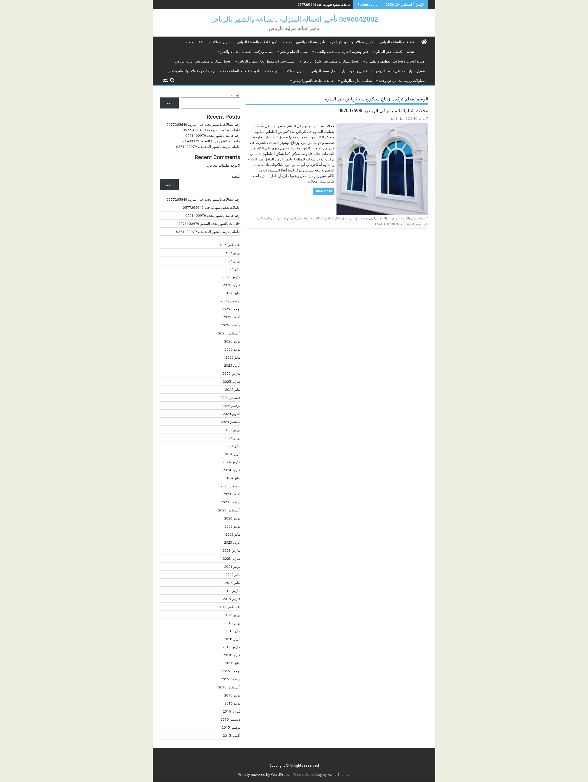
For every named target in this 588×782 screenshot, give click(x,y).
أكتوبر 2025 (231, 317)
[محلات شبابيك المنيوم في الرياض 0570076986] (382, 126)
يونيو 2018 (232, 622)
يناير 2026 (232, 293)
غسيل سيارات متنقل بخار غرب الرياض (203, 61)
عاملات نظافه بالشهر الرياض (313, 81)
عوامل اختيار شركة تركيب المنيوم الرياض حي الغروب (318, 218)
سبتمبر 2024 (230, 421)
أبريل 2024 (232, 453)
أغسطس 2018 (229, 606)
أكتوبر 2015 (231, 735)
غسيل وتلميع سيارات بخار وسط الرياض (339, 71)
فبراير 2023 (231, 558)
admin (394, 118)
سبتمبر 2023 (230, 502)
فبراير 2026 (231, 285)
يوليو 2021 (232, 566)
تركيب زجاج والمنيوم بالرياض (408, 218)
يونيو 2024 (232, 437)
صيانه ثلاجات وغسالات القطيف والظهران (395, 61)
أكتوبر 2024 (231, 413)
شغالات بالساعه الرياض (397, 42)
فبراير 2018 (231, 655)
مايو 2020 (232, 574)
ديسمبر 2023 (230, 486)
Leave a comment (386, 224)
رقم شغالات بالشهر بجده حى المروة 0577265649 (203, 124)
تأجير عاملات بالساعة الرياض (257, 42)
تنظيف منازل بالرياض (356, 81)
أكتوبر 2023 (231, 494)
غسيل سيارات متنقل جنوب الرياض (400, 71)
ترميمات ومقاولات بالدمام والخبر (191, 71)
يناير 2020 (232, 582)
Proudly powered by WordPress (263, 774)
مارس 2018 (231, 647)
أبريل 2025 (232, 365)
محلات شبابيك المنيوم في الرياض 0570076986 (383, 110)
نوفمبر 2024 (231, 405)
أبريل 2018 (232, 638)
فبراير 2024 (231, 470)
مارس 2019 (231, 590)
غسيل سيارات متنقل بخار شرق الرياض (330, 61)
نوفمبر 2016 (231, 671)
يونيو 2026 (232, 260)
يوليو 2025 (232, 341)
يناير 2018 (232, 663)
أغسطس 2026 (229, 244)
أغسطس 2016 (229, 687)
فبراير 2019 (231, 598)
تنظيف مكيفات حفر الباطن (394, 52)
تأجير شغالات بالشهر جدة (285, 71)
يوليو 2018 (232, 614)
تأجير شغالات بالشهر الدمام (305, 42)
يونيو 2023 (232, 526)
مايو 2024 (232, 445)
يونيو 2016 (232, 703)
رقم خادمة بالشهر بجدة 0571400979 (325, 4)
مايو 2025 (232, 357)
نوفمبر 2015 (231, 727)
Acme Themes (339, 774)
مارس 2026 (231, 276)
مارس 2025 (231, 373)
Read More (323, 191)
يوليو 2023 (232, 518)
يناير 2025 (232, 389)
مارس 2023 (231, 550)
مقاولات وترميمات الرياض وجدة (402, 81)
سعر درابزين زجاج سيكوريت (367, 218)
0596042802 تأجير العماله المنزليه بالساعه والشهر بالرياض (294, 19)
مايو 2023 (232, 534)
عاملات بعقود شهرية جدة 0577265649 (211, 130)
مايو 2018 (232, 630)
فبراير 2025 (231, 381)
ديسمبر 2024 (230, 397)
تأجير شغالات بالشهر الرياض (352, 42)
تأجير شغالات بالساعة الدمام (209, 42)
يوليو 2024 (232, 429)
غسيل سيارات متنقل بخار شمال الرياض (266, 61)
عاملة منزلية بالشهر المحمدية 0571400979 (208, 146)
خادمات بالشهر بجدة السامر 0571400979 (209, 141)
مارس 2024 (231, 461)
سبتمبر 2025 (230, 325)
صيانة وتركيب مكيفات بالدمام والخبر (246, 52)
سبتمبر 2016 (230, 679)
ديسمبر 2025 (230, 301)
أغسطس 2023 (229, 510)
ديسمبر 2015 (230, 719)
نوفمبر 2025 (231, 309)
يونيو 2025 (232, 349)
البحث (235, 94)
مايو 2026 (232, 268)
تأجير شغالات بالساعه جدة (241, 71)
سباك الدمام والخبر (294, 52)
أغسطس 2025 (229, 333)
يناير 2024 (232, 478)
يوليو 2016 (232, 695)
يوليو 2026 (232, 252)
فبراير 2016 (231, 711)
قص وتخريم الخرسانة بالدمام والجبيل (341, 52)
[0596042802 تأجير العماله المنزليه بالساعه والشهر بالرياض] (424, 41)
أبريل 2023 (232, 542)
